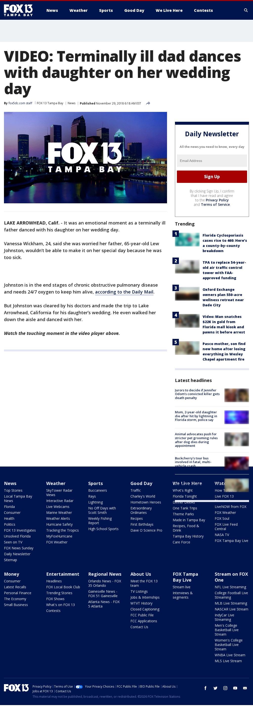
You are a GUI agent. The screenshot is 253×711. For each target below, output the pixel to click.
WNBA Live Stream (230, 655)
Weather (55, 483)
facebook (206, 688)
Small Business (16, 604)
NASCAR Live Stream (231, 609)
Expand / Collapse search (246, 10)
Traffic (135, 490)
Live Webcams (57, 506)
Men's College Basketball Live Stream (227, 630)
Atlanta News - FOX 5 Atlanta (104, 603)
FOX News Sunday (18, 548)
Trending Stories (59, 592)
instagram (225, 688)
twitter (215, 688)
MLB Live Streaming (231, 603)
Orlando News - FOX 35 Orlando (104, 583)
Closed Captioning (144, 609)
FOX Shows (55, 598)
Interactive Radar (59, 500)
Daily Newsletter (17, 554)
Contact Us (139, 626)
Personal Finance (17, 592)
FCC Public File (142, 615)
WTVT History (141, 603)
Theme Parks (183, 514)
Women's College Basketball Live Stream (229, 644)
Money (11, 574)
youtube (235, 688)
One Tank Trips (185, 508)
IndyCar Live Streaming (224, 617)
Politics (9, 524)
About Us (140, 574)
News (71, 103)
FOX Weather (56, 542)
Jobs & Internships (145, 597)
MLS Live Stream (228, 661)
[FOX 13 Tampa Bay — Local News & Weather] (20, 10)
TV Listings (139, 591)
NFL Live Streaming (230, 587)
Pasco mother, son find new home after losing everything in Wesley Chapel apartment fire (198, 486)
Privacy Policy (217, 200)
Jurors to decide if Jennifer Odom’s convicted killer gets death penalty (197, 394)
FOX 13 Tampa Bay (50, 103)
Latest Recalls (15, 587)
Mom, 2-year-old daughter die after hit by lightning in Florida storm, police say (196, 416)
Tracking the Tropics (62, 530)
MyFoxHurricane (59, 536)
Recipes (136, 518)
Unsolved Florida (17, 536)
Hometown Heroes (145, 502)
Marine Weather (59, 512)
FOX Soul (222, 518)
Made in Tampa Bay (189, 520)
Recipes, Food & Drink (186, 528)
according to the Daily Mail (124, 292)
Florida (9, 506)
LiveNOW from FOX (230, 506)
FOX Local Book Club (63, 587)
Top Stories (13, 490)
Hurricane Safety (59, 524)
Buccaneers (97, 490)
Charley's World (142, 496)
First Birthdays (141, 524)
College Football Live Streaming (231, 595)
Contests (53, 610)
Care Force (181, 542)
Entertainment (62, 574)
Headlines (54, 581)
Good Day (141, 483)
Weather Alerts (58, 518)
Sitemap (10, 559)
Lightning (95, 502)
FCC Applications (143, 621)
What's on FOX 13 (60, 604)
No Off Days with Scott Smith (102, 510)
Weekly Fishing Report (100, 520)
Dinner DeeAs (184, 502)
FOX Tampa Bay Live (231, 540)
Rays (92, 496)
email (245, 688)
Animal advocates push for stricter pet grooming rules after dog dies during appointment (196, 440)
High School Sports (103, 528)
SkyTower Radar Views (59, 492)
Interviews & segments (183, 595)
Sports (95, 483)
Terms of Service (215, 204)
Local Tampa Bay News (18, 498)
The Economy (15, 598)
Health (9, 518)
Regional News (104, 574)
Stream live (181, 587)
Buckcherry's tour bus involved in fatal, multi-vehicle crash (193, 462)
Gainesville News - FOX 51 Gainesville (103, 593)
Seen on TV (13, 542)
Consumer (12, 512)
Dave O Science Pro (146, 530)
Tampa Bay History (188, 536)
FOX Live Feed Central (226, 526)
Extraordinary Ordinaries (141, 510)
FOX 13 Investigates (20, 530)
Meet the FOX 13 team (144, 583)
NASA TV (222, 534)
